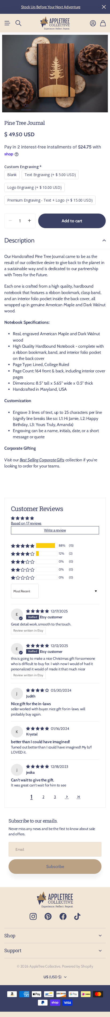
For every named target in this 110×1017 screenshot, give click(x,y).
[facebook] (63, 916)
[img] (38, 611)
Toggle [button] (104, 240)
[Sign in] (93, 23)
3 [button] (55, 796)
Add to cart (72, 220)
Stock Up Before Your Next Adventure (50, 7)
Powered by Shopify (77, 966)
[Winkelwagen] (103, 23)
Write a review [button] (55, 530)
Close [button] (104, 7)
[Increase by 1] (29, 221)
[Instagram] (33, 916)
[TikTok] (77, 916)
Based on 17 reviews (26, 523)
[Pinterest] (48, 916)
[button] (22, 545)
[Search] (18, 23)
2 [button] (43, 796)
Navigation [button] (7, 23)
